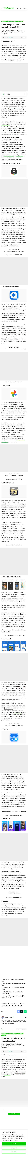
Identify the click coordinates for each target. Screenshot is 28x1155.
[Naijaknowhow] (9, 8)
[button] (2, 8)
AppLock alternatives (7, 150)
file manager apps (14, 108)
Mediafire (14, 332)
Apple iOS (10, 21)
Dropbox (7, 332)
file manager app (20, 686)
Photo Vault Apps (19, 1005)
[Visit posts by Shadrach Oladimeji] (2, 1017)
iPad (2, 1069)
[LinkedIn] (26, 1017)
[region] (14, 1142)
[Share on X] (7, 37)
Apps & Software (18, 21)
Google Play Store (9, 156)
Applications (21, 1003)
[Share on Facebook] (5, 37)
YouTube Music (12, 714)
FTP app (23, 707)
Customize (14, 1147)
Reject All (14, 1151)
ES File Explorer (19, 688)
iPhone (17, 55)
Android (4, 21)
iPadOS (4, 1035)
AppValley (4, 159)
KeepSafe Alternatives (9, 1005)
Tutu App (18, 159)
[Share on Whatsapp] (10, 37)
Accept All (14, 1143)
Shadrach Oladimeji (6, 41)
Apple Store (19, 156)
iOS (23, 126)
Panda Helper (11, 159)
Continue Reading (14, 1114)
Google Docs (18, 712)
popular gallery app (16, 404)
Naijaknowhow (5, 124)
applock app (14, 408)
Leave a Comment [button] (21, 1029)
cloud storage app (14, 330)
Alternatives (10, 1003)
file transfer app (8, 709)
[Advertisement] (14, 14)
